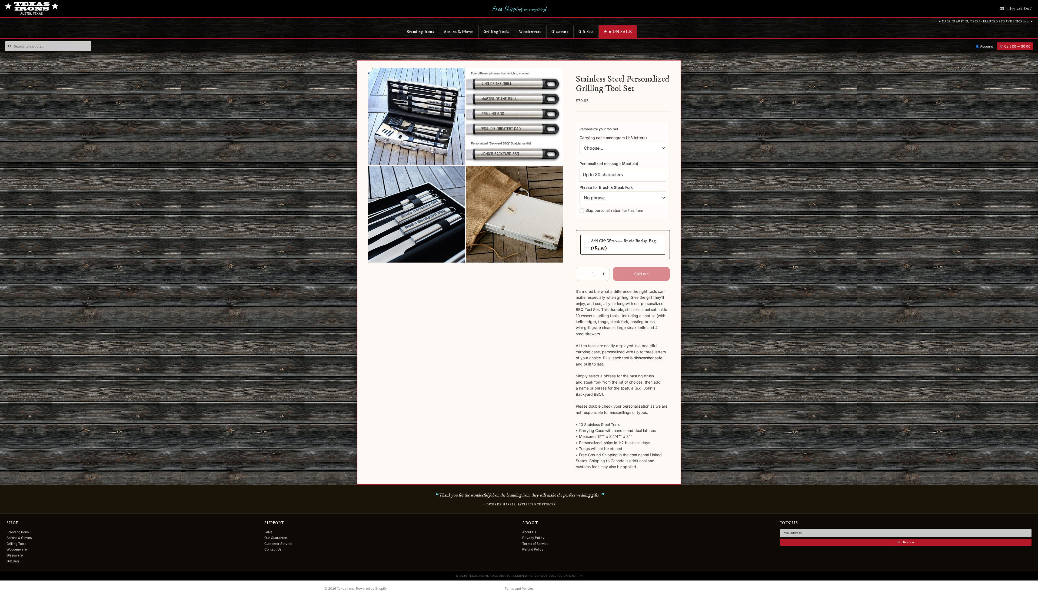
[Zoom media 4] (514, 214)
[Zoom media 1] (416, 116)
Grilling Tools (496, 31)
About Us (529, 532)
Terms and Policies (519, 588)
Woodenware (530, 31)
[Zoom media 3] (416, 214)
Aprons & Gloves (459, 31)
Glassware (560, 31)
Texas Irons (345, 588)
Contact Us (272, 549)
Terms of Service (535, 544)
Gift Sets (586, 31)
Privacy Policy (533, 538)
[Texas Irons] (31, 8)
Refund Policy (532, 549)
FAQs (268, 532)
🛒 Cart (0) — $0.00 (1014, 46)
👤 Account (984, 46)
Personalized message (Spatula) (609, 163)
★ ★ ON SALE (618, 31)
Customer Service (278, 544)
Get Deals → (906, 542)
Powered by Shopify (371, 588)
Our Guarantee (275, 538)
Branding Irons (420, 31)
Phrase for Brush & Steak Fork (606, 187)
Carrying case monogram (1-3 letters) (613, 137)
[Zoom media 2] (514, 116)
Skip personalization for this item (614, 210)
